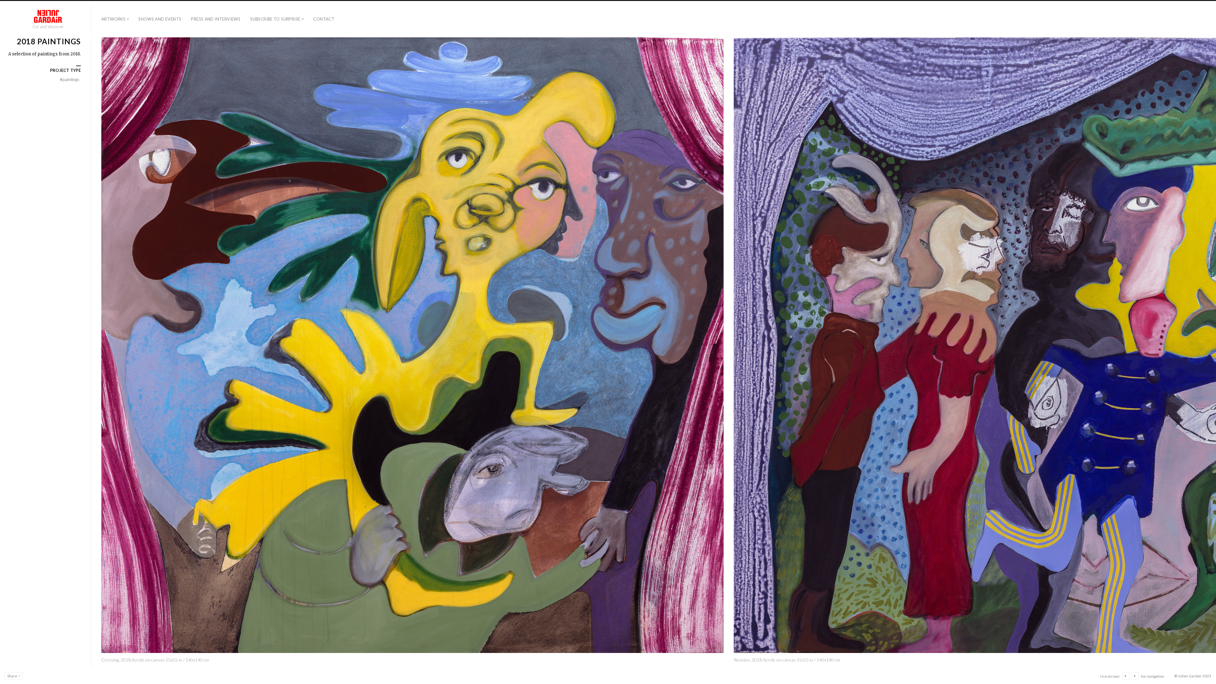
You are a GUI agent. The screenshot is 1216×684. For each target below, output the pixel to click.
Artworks (113, 19)
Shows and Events (159, 19)
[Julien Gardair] (48, 16)
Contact (323, 19)
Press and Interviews (215, 19)
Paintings (69, 79)
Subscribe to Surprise (275, 19)
